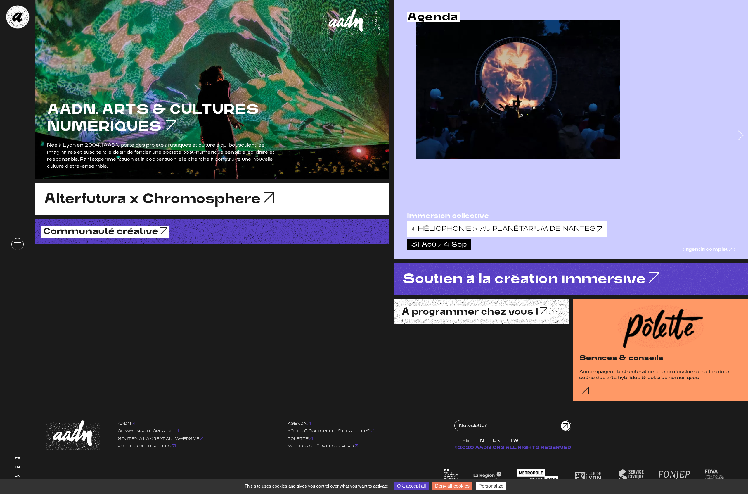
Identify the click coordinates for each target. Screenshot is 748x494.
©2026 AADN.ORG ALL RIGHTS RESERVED (512, 447)
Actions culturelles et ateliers (329, 431)
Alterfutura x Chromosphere (154, 199)
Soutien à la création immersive (525, 280)
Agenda (297, 423)
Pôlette (298, 439)
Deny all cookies (452, 485)
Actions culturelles (145, 446)
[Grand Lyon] (538, 476)
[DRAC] (451, 476)
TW (514, 440)
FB (17, 458)
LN (17, 476)
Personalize (491, 485)
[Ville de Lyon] (587, 476)
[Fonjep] (674, 476)
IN (17, 467)
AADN (125, 423)
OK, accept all (411, 485)
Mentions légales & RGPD (321, 446)
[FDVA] (714, 476)
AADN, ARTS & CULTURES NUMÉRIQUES (153, 119)
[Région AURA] (487, 476)
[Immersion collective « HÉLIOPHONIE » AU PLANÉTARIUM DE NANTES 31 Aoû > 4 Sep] (571, 89)
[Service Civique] (631, 476)
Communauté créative (101, 232)
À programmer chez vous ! (470, 312)
